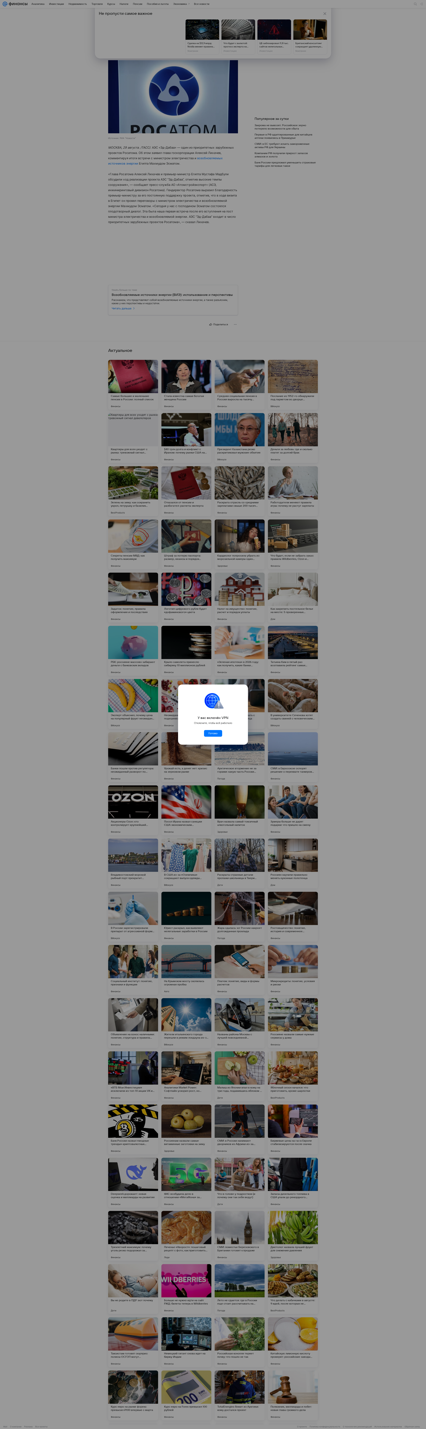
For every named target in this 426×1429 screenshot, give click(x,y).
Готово (213, 733)
